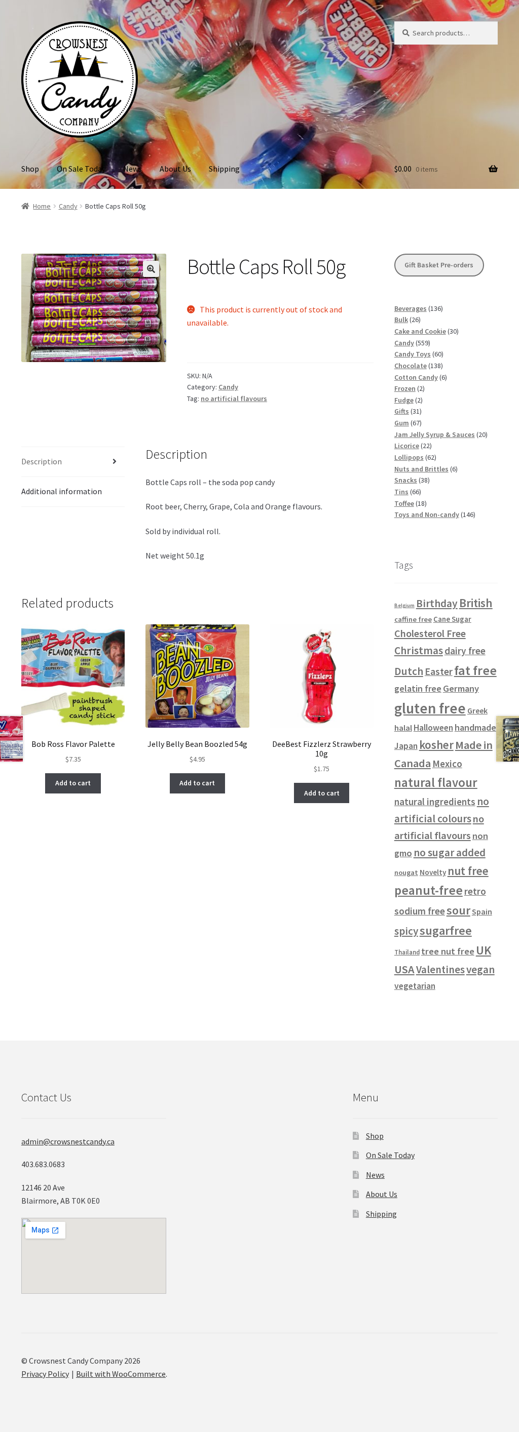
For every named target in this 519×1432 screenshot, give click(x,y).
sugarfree (446, 930)
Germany (461, 688)
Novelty (433, 872)
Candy (68, 206)
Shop (30, 169)
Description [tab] (41, 461)
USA (404, 969)
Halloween (433, 727)
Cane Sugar (452, 619)
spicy (406, 931)
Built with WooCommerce (121, 1374)
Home (42, 206)
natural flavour (435, 782)
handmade (475, 727)
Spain (482, 911)
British (476, 602)
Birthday (437, 603)
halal (403, 728)
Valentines (440, 969)
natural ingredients (434, 801)
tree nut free (447, 951)
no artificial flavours (234, 398)
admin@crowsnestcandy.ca (68, 1141)
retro (475, 891)
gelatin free (417, 688)
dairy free (465, 651)
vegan (480, 969)
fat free (475, 670)
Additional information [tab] (61, 491)
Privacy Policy (45, 1374)
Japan (406, 745)
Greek (477, 710)
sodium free (419, 911)
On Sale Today (81, 169)
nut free (468, 870)
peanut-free (428, 890)
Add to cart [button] (73, 782)
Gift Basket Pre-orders (438, 264)
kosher (436, 744)
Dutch (408, 671)
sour (458, 910)
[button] (151, 269)
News (132, 169)
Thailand (407, 952)
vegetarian (414, 985)
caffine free (413, 619)
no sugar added (450, 852)
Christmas (418, 650)
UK (483, 950)
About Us (175, 169)
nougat (406, 872)
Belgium (404, 605)
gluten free (430, 708)
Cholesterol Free (430, 633)
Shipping (224, 169)
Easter (439, 671)
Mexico (447, 764)
